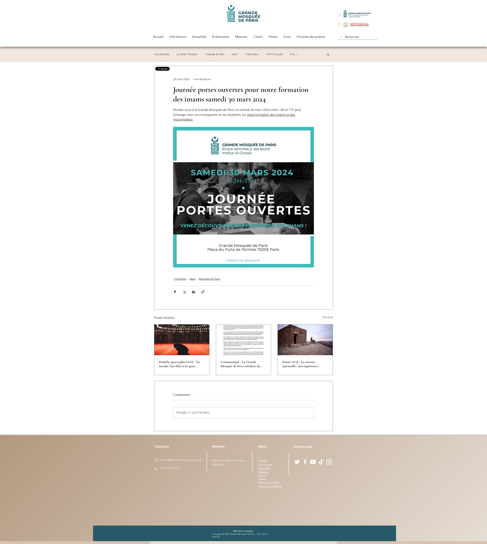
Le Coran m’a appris (187, 54)
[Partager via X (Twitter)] (184, 292)
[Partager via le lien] (203, 292)
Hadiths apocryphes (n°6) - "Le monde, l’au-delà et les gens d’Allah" (179, 364)
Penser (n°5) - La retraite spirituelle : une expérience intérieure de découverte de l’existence (300, 364)
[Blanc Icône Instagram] (329, 461)
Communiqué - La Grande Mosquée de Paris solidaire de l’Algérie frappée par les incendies (243, 364)
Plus (292, 54)
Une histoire (265, 464)
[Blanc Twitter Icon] (297, 461)
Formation (180, 279)
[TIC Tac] (321, 461)
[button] (328, 54)
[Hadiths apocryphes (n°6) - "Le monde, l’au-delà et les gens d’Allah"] (181, 339)
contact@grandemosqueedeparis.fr (180, 460)
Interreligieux (252, 54)
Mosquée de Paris (214, 54)
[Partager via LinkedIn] (193, 292)
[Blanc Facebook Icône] (305, 461)
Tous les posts (161, 54)
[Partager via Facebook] (175, 292)
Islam (235, 54)
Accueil (262, 460)
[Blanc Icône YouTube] (313, 461)
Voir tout (328, 317)
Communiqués (274, 54)
